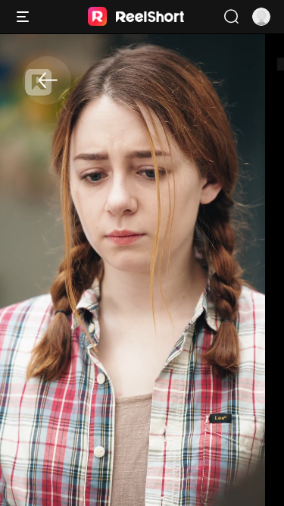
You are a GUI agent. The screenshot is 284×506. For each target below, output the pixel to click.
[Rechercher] (231, 17)
